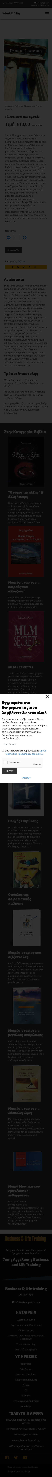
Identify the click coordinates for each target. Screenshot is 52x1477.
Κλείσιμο (26, 777)
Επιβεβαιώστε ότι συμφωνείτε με (25, 752)
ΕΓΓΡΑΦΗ (9, 771)
